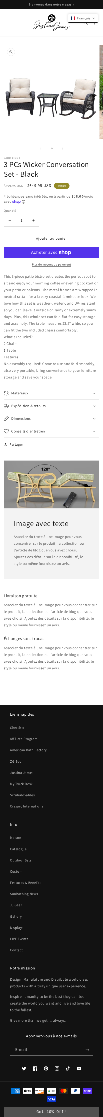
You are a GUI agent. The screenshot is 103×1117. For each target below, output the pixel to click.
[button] (6, 22)
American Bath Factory (28, 750)
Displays (17, 927)
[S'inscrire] (87, 1050)
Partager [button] (16, 444)
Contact (16, 950)
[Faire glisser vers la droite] (62, 148)
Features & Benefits (25, 882)
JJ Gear (16, 905)
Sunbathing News (24, 894)
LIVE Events (19, 939)
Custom (16, 871)
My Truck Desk (21, 784)
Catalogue (18, 849)
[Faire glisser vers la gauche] (40, 148)
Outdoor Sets (21, 860)
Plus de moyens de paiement (51, 264)
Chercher (17, 727)
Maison (16, 837)
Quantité (10, 211)
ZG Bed (16, 761)
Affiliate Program (24, 739)
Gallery (16, 916)
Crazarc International (27, 806)
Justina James (22, 772)
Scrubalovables (22, 795)
